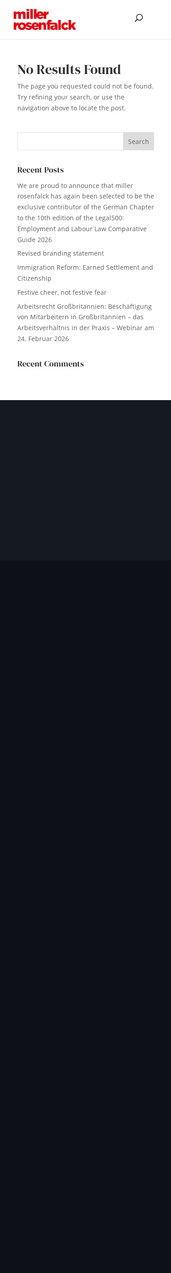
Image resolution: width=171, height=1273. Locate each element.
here (40, 1030)
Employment (36, 829)
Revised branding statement (60, 253)
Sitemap (133, 1237)
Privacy (51, 1226)
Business (31, 815)
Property (30, 871)
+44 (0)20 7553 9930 (55, 1002)
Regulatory (94, 1237)
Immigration (36, 857)
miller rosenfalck (113, 1130)
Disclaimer (50, 1237)
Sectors (28, 885)
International (37, 801)
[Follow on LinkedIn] (28, 751)
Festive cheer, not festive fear (62, 292)
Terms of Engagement (106, 1226)
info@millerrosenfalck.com (65, 1013)
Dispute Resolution (46, 843)
